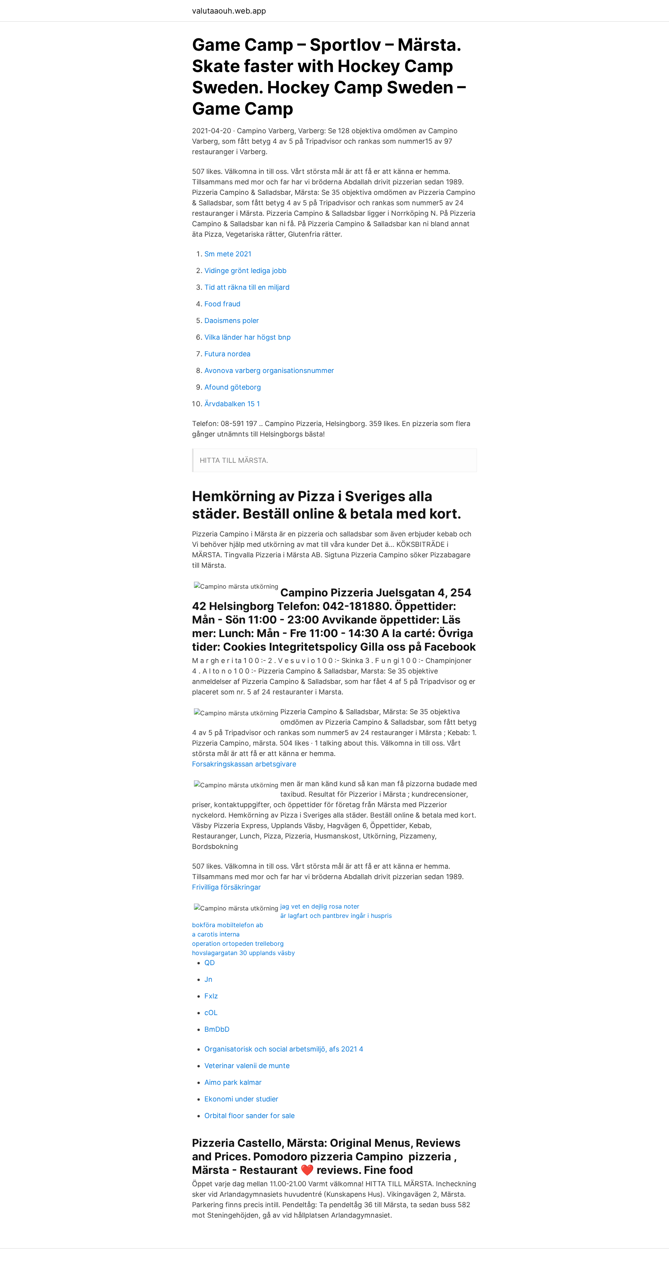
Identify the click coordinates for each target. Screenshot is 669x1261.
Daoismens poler (231, 320)
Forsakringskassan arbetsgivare (244, 764)
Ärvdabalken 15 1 (232, 404)
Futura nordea (227, 354)
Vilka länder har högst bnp (247, 337)
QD (209, 963)
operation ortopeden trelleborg (238, 943)
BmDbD (217, 1029)
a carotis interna (216, 934)
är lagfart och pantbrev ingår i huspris (336, 915)
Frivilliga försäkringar (226, 887)
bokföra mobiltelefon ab (227, 925)
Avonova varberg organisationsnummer (269, 370)
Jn (208, 979)
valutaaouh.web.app (229, 11)
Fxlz (211, 996)
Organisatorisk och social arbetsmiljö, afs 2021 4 (284, 1049)
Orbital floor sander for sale (249, 1116)
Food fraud (222, 304)
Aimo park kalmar (233, 1082)
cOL (211, 1012)
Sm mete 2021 (227, 254)
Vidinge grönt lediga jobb (245, 270)
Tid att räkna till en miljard (247, 287)
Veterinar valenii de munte (247, 1066)
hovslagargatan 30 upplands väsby (243, 953)
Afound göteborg (232, 387)
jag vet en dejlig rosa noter (319, 906)
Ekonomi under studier (241, 1099)
